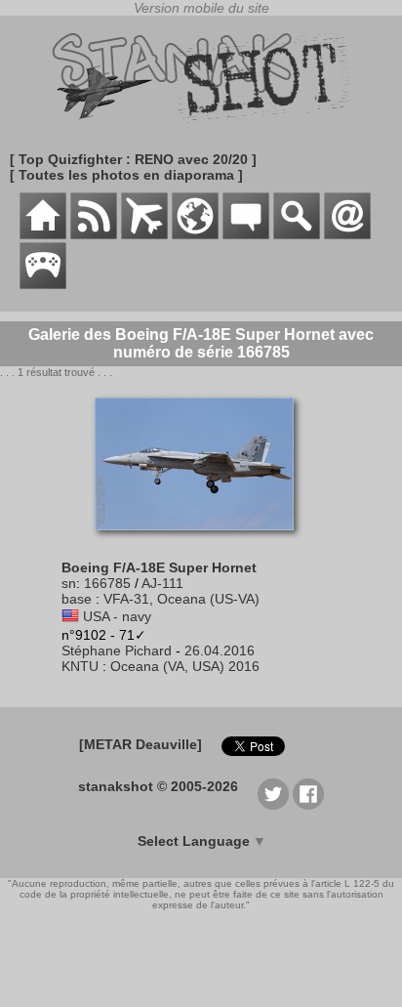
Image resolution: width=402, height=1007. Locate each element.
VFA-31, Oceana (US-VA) (181, 599)
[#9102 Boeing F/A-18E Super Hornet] (201, 540)
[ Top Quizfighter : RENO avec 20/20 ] (133, 159)
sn (68, 583)
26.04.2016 (219, 650)
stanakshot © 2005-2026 (158, 786)
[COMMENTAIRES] (245, 234)
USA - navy (117, 616)
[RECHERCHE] (296, 234)
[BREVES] (93, 234)
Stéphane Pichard (116, 650)
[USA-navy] (70, 616)
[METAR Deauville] (140, 744)
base (76, 599)
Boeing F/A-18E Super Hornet (159, 567)
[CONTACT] (347, 234)
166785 (107, 583)
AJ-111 (162, 583)
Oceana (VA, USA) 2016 (185, 666)
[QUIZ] (43, 284)
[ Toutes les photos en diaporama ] (126, 175)
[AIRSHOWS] (195, 234)
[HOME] (43, 234)
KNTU (80, 666)
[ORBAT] (144, 234)
